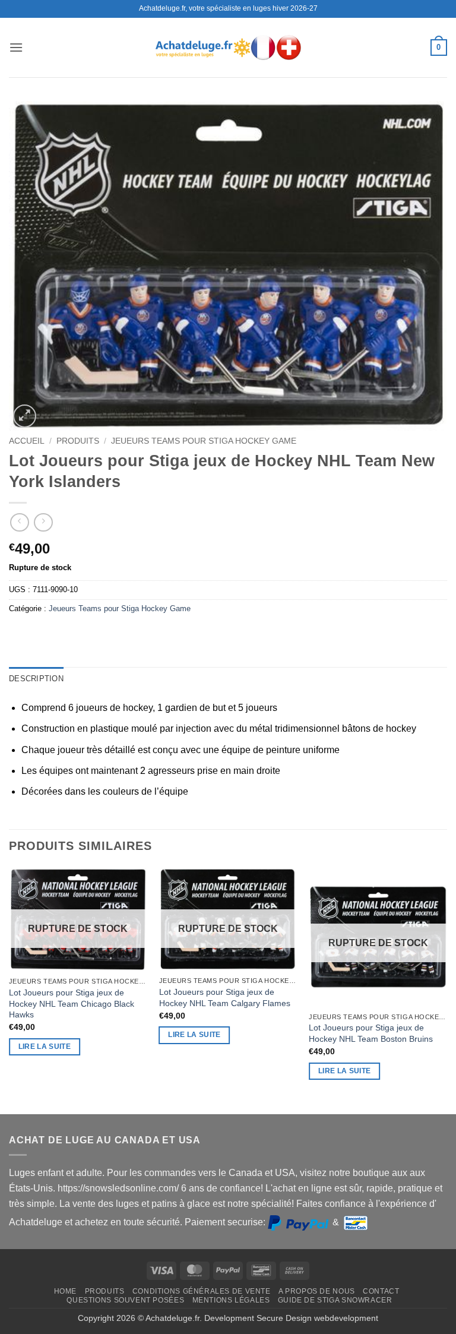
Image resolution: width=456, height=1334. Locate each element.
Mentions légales (231, 1300)
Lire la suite (44, 1046)
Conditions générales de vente (201, 1291)
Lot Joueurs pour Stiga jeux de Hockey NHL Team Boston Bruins (371, 1033)
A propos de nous (316, 1291)
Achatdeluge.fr (172, 1318)
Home (65, 1291)
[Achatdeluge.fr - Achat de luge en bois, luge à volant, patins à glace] (228, 47)
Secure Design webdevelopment (317, 1318)
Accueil (27, 441)
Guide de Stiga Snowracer (335, 1300)
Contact (381, 1291)
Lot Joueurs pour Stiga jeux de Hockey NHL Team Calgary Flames (224, 997)
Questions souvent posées (125, 1300)
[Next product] (19, 522)
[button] (16, 47)
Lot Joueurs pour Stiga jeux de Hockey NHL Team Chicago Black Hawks (71, 1003)
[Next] (446, 990)
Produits (77, 441)
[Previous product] (43, 522)
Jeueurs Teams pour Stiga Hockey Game (203, 441)
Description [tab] (36, 678)
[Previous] (9, 990)
